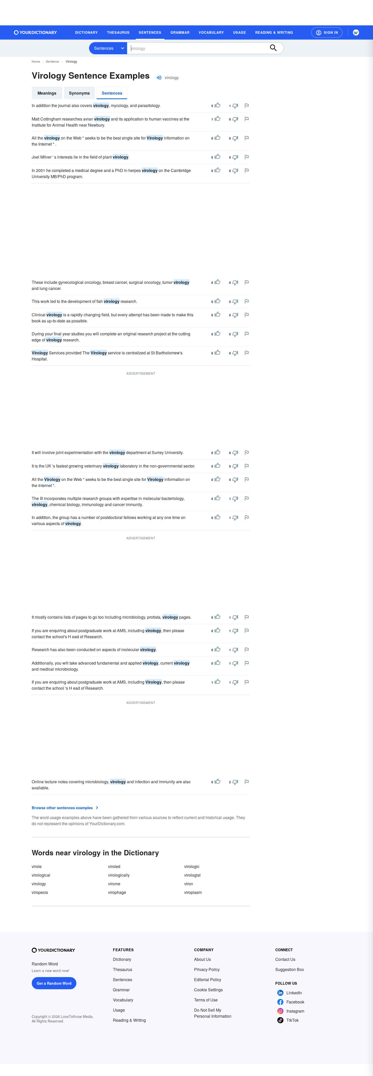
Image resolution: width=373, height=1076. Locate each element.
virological (41, 875)
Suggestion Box (289, 969)
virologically (119, 875)
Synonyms (79, 93)
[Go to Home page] (35, 32)
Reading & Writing (129, 1020)
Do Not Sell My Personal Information (212, 1013)
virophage (117, 892)
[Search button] (275, 48)
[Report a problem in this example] (247, 105)
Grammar (121, 990)
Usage (119, 1010)
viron (188, 884)
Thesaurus (122, 969)
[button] (327, 32)
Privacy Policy (207, 969)
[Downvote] (235, 105)
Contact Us (285, 959)
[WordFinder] (356, 32)
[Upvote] (217, 105)
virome (114, 884)
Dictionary (122, 959)
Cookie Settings (208, 990)
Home (36, 61)
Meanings (47, 93)
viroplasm (193, 892)
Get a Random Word (54, 983)
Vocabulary (123, 1000)
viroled (114, 866)
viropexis (40, 892)
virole (37, 866)
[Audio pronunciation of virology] (159, 78)
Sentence (52, 61)
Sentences (103, 48)
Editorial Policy (207, 979)
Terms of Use (206, 1000)
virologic (191, 866)
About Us (202, 959)
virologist (192, 875)
